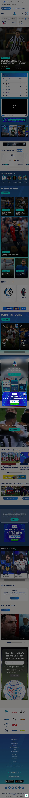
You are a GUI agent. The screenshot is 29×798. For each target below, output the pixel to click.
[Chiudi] (24, 394)
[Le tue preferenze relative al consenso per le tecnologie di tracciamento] (26, 795)
